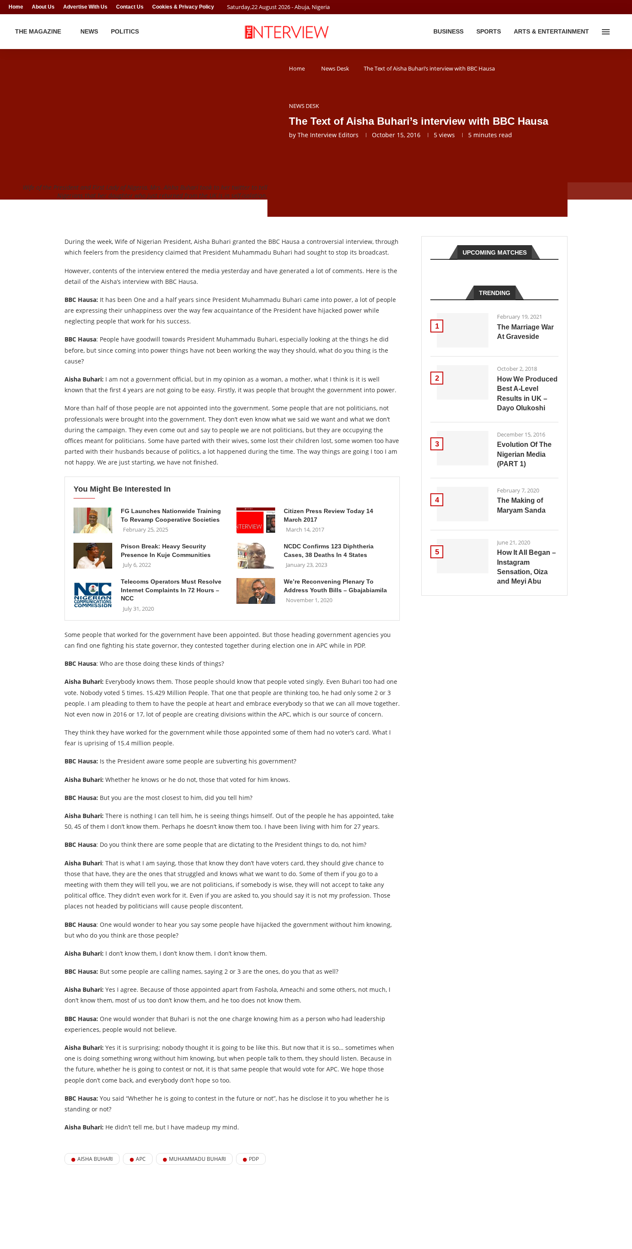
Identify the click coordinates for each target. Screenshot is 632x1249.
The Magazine (38, 31)
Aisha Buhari (95, 1159)
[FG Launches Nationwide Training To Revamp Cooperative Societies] (93, 520)
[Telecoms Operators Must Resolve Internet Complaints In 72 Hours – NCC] (93, 595)
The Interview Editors (328, 135)
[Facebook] (604, 7)
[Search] (619, 32)
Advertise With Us (85, 7)
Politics (125, 31)
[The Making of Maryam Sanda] (462, 504)
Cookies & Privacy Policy (183, 7)
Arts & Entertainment (551, 31)
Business (448, 31)
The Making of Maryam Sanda (521, 505)
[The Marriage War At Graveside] (462, 330)
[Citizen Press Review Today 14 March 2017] (255, 520)
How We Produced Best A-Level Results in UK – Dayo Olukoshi (527, 393)
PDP (254, 1159)
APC (141, 1159)
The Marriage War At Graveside (525, 331)
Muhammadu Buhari (197, 1159)
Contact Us (130, 7)
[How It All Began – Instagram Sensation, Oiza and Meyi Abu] (462, 556)
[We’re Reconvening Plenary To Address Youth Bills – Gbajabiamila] (255, 591)
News (89, 31)
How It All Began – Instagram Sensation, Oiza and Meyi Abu (526, 567)
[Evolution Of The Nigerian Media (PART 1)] (462, 448)
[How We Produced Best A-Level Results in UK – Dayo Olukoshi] (462, 382)
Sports (488, 31)
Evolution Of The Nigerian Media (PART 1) (524, 454)
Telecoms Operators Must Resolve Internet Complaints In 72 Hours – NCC (171, 590)
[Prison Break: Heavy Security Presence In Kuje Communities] (93, 556)
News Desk (335, 68)
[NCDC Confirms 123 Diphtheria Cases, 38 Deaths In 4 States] (255, 556)
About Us (43, 7)
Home (16, 7)
